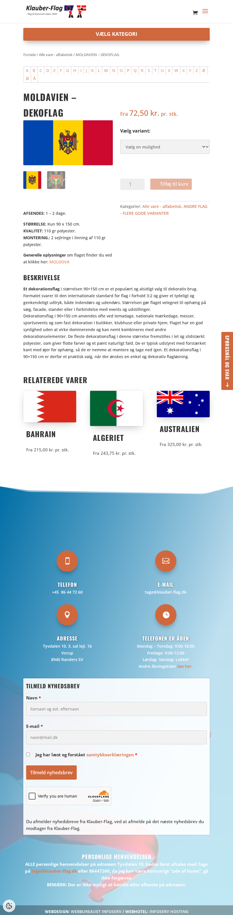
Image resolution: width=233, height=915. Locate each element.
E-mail (34, 726)
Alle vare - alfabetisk (55, 54)
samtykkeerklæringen (110, 754)
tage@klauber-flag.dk (165, 592)
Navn (33, 698)
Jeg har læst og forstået (86, 754)
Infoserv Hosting (168, 911)
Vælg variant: (135, 131)
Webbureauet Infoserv (96, 911)
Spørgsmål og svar (227, 357)
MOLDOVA (59, 262)
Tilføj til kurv (174, 184)
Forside (29, 54)
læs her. (185, 666)
